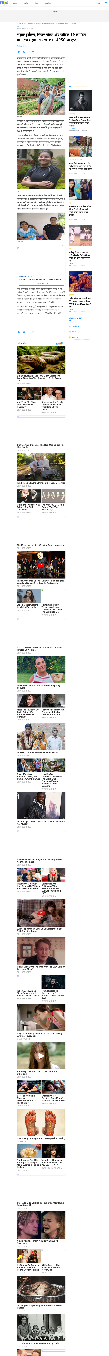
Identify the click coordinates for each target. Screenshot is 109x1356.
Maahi (71, 172)
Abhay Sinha (22, 46)
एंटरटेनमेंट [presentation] (71, 295)
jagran (18, 191)
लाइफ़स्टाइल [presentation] (72, 114)
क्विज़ (36, 3)
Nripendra (72, 129)
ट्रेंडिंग (15, 3)
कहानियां (26, 3)
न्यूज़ (25, 23)
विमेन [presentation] (70, 203)
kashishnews (20, 241)
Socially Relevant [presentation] (76, 160)
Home (19, 23)
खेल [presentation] (70, 249)
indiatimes (19, 116)
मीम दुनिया (48, 3)
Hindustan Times (26, 195)
